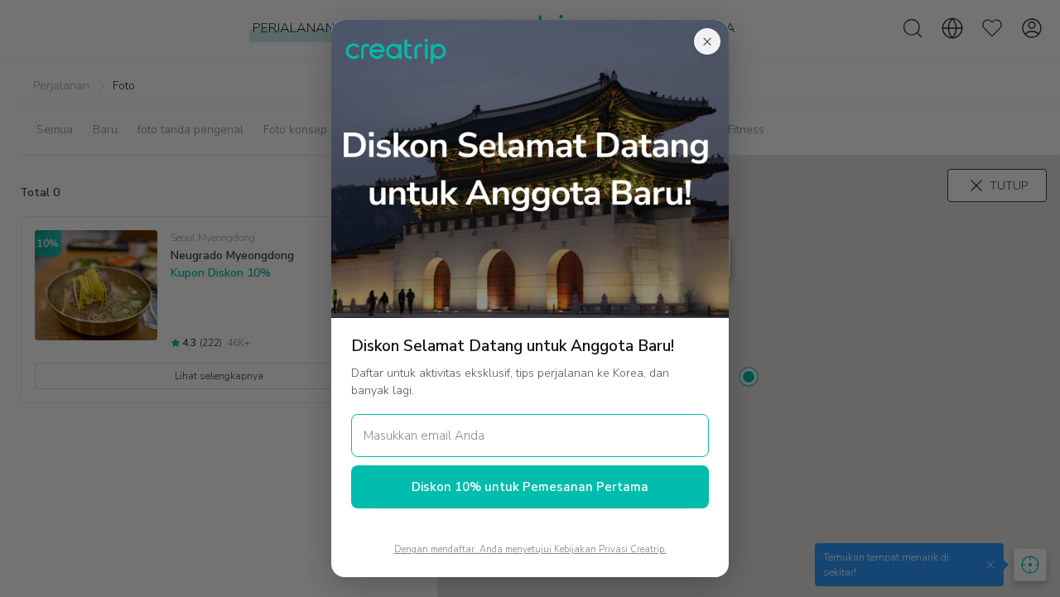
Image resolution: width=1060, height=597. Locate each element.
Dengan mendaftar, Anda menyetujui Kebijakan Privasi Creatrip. (530, 549)
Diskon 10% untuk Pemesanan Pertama (530, 487)
